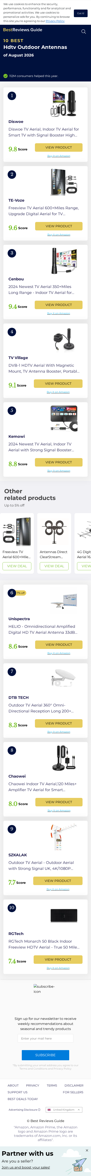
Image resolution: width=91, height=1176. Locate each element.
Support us (18, 1092)
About (13, 1085)
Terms (52, 1085)
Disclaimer (74, 1085)
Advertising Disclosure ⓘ (24, 1109)
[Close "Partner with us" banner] (86, 1150)
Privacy (32, 1085)
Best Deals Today (23, 1099)
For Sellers (73, 1092)
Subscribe (45, 1055)
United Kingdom (63, 1109)
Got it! (80, 13)
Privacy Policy (55, 21)
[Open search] (83, 31)
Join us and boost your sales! (26, 1167)
